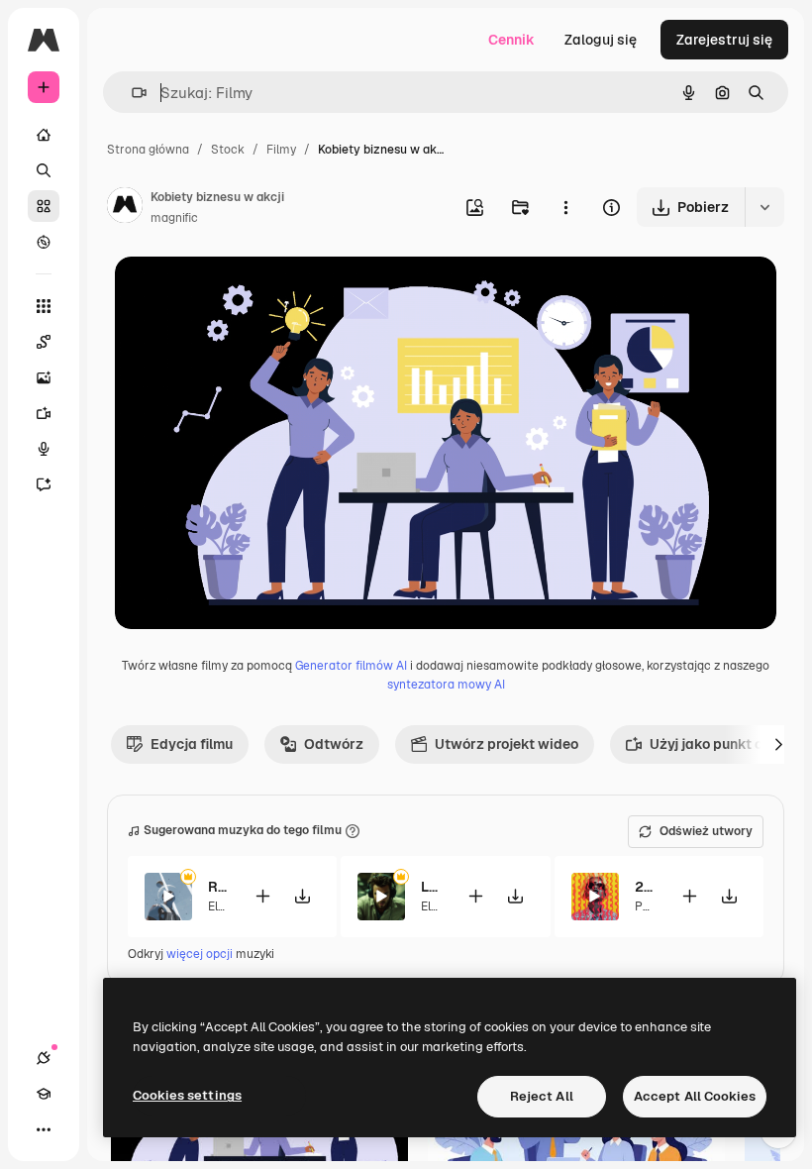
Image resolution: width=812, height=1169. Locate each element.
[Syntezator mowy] (43, 449)
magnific (174, 218)
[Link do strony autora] (125, 208)
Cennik (511, 40)
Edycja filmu (192, 744)
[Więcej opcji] (565, 207)
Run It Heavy (218, 887)
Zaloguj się (600, 40)
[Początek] (43, 135)
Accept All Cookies (695, 1096)
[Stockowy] (43, 206)
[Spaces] (43, 342)
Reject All (541, 1096)
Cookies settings (187, 1095)
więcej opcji (199, 954)
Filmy (281, 150)
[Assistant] (43, 484)
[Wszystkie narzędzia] (43, 306)
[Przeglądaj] (43, 242)
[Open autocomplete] (131, 92)
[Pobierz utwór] (302, 896)
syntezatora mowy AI (446, 684)
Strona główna (148, 150)
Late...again (431, 887)
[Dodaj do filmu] (262, 896)
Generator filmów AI (351, 666)
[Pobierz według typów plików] (764, 207)
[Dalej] (778, 744)
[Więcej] (43, 1129)
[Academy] (43, 1094)
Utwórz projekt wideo (506, 744)
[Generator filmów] (43, 413)
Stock (228, 150)
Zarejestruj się (724, 40)
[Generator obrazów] (43, 377)
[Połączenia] (43, 1058)
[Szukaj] (43, 170)
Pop (646, 906)
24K (645, 887)
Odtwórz (333, 744)
